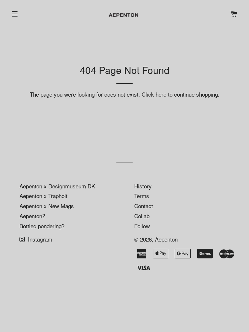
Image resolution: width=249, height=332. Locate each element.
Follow (142, 226)
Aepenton (166, 239)
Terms (141, 196)
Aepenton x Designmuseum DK (57, 186)
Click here (154, 94)
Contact (143, 206)
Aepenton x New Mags (46, 206)
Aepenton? (32, 216)
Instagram (39, 239)
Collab (141, 216)
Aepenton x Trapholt (43, 196)
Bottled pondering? (42, 226)
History (143, 186)
